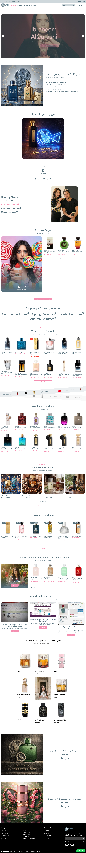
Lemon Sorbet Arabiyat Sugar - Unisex (50, 252)
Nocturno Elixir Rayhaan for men (6, 449)
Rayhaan (17, 426)
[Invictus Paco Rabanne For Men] (7, 364)
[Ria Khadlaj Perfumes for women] (36, 418)
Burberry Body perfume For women (63, 375)
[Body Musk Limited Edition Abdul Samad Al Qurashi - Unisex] (64, 527)
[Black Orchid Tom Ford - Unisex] (50, 365)
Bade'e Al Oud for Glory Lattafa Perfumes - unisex (42, 719)
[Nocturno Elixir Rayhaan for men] (7, 440)
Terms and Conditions (70, 842)
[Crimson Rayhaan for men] (21, 418)
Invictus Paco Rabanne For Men (6, 373)
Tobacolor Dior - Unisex (77, 536)
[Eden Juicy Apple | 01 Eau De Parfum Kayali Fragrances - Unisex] (78, 570)
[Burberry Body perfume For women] (64, 365)
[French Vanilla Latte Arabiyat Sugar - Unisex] (64, 242)
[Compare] (79, 5)
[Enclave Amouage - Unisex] (36, 527)
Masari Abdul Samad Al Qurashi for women (48, 537)
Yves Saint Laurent (76, 373)
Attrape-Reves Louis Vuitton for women (21, 537)
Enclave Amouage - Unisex (35, 536)
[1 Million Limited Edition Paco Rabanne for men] (7, 527)
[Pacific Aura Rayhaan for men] (21, 440)
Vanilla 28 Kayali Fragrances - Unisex (50, 579)
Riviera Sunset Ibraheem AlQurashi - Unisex (6, 428)
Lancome (45, 351)
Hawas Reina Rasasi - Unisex (64, 427)
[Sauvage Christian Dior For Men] (7, 343)
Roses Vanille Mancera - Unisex (77, 353)
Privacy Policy (81, 841)
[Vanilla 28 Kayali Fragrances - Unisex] (50, 570)
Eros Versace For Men (19, 352)
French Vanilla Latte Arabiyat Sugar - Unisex (64, 252)
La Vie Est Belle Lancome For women (49, 353)
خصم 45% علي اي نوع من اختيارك (64, 74)
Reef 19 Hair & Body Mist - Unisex (63, 449)
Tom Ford (46, 373)
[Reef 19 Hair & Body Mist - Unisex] (64, 440)
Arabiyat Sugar (47, 250)
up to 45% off (26, 497)
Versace (17, 351)
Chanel (31, 373)
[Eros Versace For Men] (21, 343)
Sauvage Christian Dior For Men (6, 353)
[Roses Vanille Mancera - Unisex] (78, 343)
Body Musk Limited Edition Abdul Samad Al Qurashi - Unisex (63, 537)
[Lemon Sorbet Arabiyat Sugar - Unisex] (50, 242)
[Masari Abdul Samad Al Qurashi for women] (50, 527)
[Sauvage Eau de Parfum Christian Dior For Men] (64, 343)
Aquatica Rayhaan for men (49, 427)
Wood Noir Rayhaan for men (77, 427)
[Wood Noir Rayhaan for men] (78, 418)
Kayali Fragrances (33, 577)
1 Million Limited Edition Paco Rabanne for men (7, 537)
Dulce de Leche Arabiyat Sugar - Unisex (77, 252)
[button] (84, 5)
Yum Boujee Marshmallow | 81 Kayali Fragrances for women (36, 579)
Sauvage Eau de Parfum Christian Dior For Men (63, 353)
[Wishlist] (81, 5)
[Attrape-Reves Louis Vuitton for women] (21, 527)
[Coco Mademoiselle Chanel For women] (36, 365)
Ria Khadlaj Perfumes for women (35, 428)
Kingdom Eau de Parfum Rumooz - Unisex (77, 449)
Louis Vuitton (18, 535)
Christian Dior (4, 351)
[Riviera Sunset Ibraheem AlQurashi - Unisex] (7, 418)
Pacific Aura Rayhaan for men (21, 448)
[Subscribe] (83, 838)
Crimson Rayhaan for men (20, 427)
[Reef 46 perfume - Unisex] (36, 440)
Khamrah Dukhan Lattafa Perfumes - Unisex (41, 670)
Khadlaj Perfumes (33, 426)
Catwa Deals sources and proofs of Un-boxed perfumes (15, 625)
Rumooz (73, 447)
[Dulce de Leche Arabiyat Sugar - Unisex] (78, 242)
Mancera (74, 351)
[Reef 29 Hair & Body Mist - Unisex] (50, 440)
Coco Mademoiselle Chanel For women (36, 375)
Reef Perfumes (33, 447)
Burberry (60, 373)
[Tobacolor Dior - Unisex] (78, 527)
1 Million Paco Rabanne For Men (35, 353)
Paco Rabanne (32, 351)
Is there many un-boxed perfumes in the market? (43, 620)
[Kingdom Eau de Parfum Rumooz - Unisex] (78, 440)
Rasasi (59, 426)
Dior (73, 535)
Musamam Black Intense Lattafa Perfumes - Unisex (60, 719)
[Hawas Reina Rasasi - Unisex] (64, 418)
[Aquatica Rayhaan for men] (50, 418)
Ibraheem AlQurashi (5, 426)
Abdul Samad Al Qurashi (49, 535)
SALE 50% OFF (5, 497)
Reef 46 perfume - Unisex (35, 448)
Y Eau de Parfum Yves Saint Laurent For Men (77, 375)
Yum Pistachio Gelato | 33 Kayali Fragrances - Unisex (63, 579)
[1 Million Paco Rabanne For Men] (36, 343)
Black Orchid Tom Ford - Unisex (49, 375)
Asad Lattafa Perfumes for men (24, 719)
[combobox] (68, 5)
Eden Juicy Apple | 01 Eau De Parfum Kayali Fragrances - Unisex (78, 579)
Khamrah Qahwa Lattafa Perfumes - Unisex (59, 695)
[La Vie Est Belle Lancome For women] (50, 343)
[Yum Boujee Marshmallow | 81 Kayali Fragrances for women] (36, 570)
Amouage (31, 535)
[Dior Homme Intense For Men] (21, 365)
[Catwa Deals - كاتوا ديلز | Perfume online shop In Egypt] (5, 5)
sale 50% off (68, 497)
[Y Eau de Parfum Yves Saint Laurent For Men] (78, 365)
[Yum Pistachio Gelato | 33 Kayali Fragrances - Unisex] (64, 570)
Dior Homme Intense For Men (21, 374)
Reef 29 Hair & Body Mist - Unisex (49, 449)
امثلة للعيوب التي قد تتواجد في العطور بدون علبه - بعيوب (71, 627)
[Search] (73, 5)
